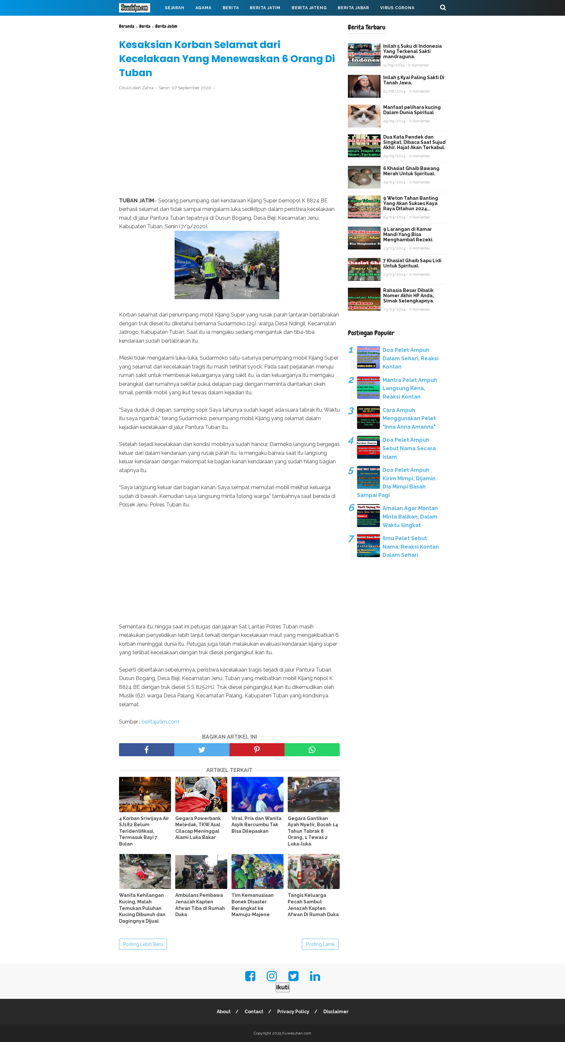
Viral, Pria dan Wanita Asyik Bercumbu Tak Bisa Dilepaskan (256, 825)
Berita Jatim (265, 8)
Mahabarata (140, 23)
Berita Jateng (309, 8)
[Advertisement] (229, 144)
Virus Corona (397, 8)
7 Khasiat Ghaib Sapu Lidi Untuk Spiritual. (412, 263)
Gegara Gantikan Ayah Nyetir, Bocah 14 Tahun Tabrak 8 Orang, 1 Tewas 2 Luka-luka (313, 831)
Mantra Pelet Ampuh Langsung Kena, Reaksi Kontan (410, 388)
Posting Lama (320, 944)
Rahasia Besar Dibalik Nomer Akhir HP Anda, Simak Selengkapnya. (408, 295)
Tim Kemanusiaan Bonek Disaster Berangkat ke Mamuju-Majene (252, 905)
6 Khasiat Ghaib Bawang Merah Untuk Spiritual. (411, 171)
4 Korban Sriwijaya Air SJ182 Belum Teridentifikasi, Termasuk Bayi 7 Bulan (144, 831)
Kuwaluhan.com (296, 1033)
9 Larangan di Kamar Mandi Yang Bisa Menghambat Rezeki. (408, 234)
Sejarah (174, 8)
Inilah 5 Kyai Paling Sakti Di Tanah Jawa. (413, 80)
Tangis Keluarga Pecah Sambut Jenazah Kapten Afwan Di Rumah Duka (313, 905)
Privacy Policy (293, 1011)
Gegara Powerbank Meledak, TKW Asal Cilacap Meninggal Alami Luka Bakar (198, 828)
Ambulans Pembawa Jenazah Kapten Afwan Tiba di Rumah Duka (200, 905)
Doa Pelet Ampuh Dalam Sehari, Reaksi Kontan (410, 358)
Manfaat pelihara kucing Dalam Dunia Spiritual (412, 110)
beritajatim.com (160, 722)
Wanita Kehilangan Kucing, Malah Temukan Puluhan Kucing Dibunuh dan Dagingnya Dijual (142, 908)
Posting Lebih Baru (143, 944)
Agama (204, 8)
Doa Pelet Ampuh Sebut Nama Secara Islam (409, 448)
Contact (254, 1011)
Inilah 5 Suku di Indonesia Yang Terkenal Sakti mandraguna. (412, 51)
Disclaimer (336, 1011)
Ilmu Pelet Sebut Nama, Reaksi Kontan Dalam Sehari (411, 546)
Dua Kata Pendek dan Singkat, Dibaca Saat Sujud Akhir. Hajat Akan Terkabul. (414, 142)
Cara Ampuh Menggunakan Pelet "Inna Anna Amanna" (409, 418)
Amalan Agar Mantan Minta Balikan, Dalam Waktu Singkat (410, 516)
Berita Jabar (353, 8)
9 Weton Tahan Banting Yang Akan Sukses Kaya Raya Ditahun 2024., (410, 203)
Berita (231, 8)
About (224, 1011)
